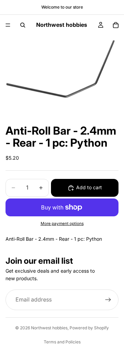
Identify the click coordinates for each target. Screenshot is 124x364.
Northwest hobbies (49, 327)
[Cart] (115, 25)
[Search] (22, 25)
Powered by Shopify (89, 327)
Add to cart (89, 187)
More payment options (62, 223)
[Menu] (8, 25)
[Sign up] (108, 300)
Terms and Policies (62, 341)
